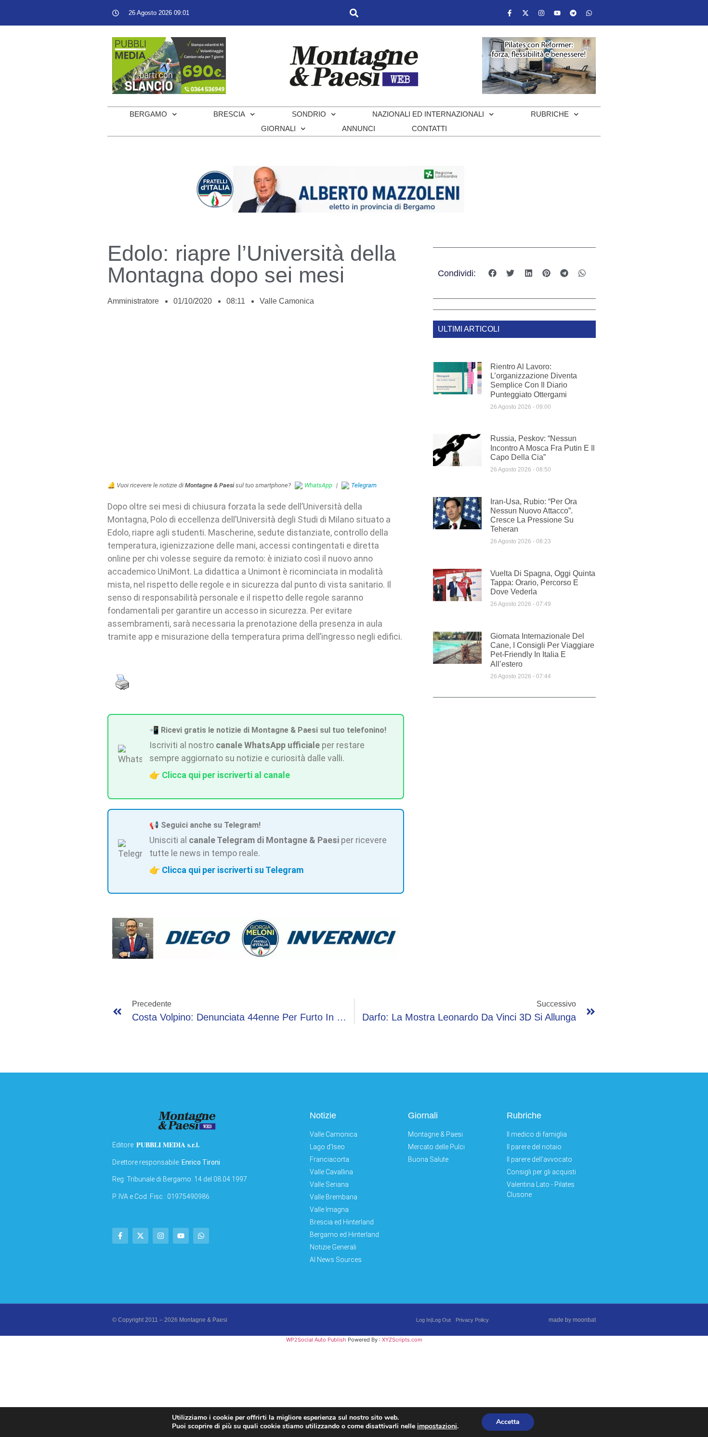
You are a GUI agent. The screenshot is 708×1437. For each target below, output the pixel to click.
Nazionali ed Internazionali (428, 114)
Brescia (229, 114)
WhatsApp (318, 485)
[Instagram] (541, 13)
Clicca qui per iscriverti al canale (226, 775)
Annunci (358, 128)
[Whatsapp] (589, 13)
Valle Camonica (287, 301)
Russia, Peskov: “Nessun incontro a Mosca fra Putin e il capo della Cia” (542, 447)
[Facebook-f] (509, 13)
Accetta (508, 1421)
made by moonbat (572, 1319)
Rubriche (550, 114)
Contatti (429, 128)
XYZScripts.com (402, 1339)
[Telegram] (573, 13)
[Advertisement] (255, 398)
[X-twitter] (525, 13)
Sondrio (309, 114)
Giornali (278, 128)
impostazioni (437, 1426)
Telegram (364, 485)
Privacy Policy (472, 1320)
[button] (354, 13)
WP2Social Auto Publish (316, 1339)
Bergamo (148, 114)
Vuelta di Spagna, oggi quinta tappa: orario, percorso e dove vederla (542, 582)
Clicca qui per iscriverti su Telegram (232, 870)
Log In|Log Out (433, 1320)
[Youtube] (557, 13)
